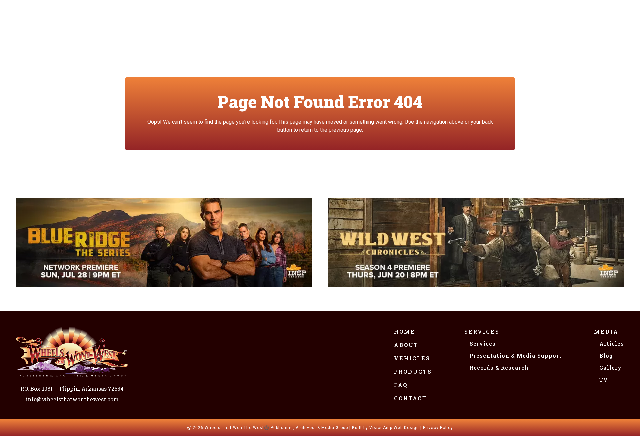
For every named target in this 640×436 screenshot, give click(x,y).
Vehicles (412, 358)
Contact (410, 398)
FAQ (401, 384)
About (406, 344)
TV (603, 379)
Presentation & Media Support (516, 355)
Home (404, 331)
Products (413, 371)
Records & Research (499, 367)
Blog (606, 355)
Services (482, 331)
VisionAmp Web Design (394, 427)
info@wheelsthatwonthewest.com (72, 399)
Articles (611, 343)
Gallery (610, 367)
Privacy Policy (438, 427)
